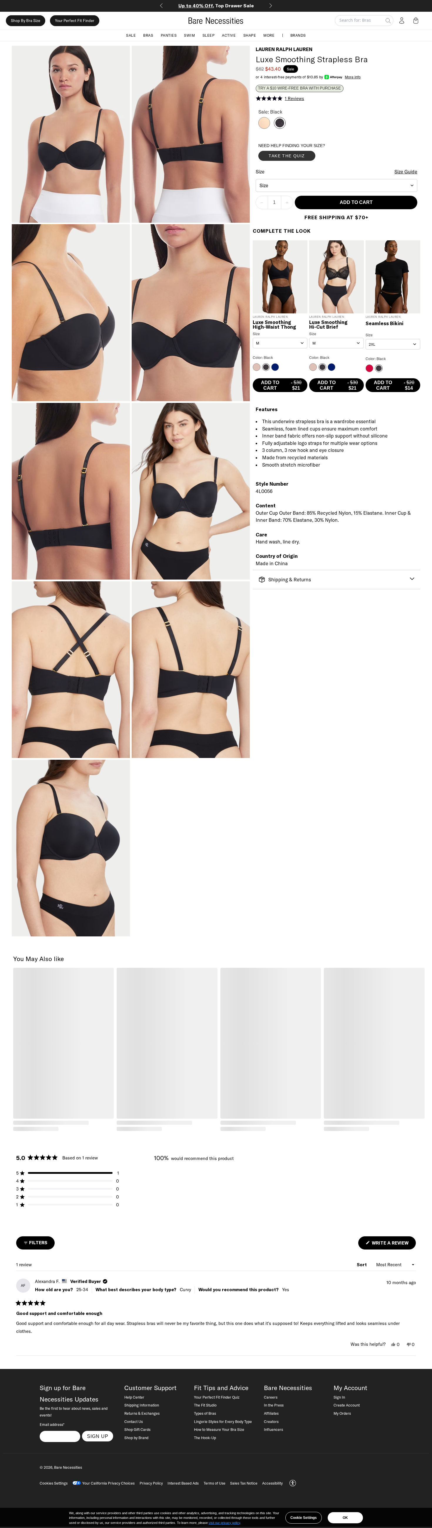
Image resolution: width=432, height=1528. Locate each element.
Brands (298, 35)
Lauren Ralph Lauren (284, 49)
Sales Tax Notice (243, 1483)
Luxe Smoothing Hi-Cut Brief (328, 325)
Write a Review (393, 1245)
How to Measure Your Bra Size (219, 1429)
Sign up (97, 1436)
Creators (271, 1421)
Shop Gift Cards (137, 1429)
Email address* (52, 1424)
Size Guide (405, 172)
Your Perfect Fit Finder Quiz (217, 1397)
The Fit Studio (205, 1405)
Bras (148, 35)
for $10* (216, 6)
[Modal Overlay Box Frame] (302, 153)
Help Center (134, 1397)
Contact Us (133, 1421)
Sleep (208, 35)
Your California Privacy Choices (108, 1483)
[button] (417, 20)
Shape (249, 35)
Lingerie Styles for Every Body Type (223, 1421)
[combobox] (337, 185)
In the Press (274, 1405)
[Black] (280, 127)
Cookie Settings (303, 1518)
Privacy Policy (151, 1483)
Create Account (347, 1405)
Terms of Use (214, 1483)
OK (345, 1518)
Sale (131, 35)
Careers (270, 1397)
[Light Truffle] (264, 127)
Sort (362, 1264)
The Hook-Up (205, 1437)
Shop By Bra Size (25, 20)
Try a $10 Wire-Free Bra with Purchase (299, 88)
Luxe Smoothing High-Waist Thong (274, 325)
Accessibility (272, 1483)
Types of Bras (205, 1413)
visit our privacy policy (224, 1522)
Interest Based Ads (183, 1483)
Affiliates (271, 1413)
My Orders (342, 1413)
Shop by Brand (136, 1437)
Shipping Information (141, 1405)
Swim (189, 35)
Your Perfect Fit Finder (74, 20)
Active (229, 35)
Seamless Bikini (384, 323)
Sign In (339, 1397)
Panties (169, 35)
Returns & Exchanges (142, 1413)
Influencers (273, 1429)
